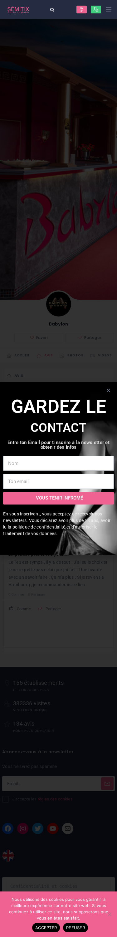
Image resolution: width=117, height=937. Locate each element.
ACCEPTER (46, 927)
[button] (108, 390)
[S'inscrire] (96, 9)
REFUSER (75, 927)
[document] (58, 468)
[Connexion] (81, 9)
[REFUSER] (109, 914)
